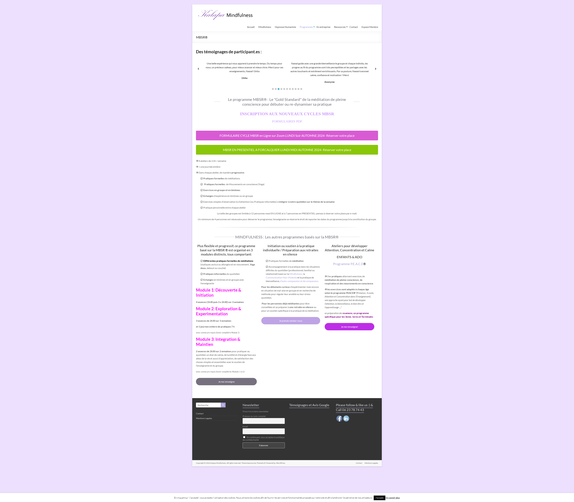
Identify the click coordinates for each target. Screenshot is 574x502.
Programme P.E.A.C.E (348, 264)
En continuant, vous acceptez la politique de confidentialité (263, 438)
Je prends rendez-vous (290, 320)
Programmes (306, 26)
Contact (353, 26)
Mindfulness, (296, 273)
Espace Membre (370, 26)
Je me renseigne (226, 381)
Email (245, 426)
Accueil (251, 26)
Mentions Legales (204, 418)
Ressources (340, 26)
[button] (273, 89)
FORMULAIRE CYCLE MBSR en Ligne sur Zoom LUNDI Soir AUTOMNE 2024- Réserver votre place (287, 135)
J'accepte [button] (379, 498)
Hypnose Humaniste (285, 26)
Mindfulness (264, 26)
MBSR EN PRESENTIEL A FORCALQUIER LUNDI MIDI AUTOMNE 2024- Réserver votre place (287, 150)
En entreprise (323, 26)
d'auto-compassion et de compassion (299, 281)
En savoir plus (393, 497)
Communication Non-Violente (281, 277)
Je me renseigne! (349, 326)
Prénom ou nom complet (254, 416)
